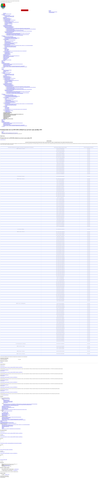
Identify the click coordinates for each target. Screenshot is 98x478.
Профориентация (7, 111)
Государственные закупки (6, 19)
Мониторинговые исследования (9, 41)
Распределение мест (3, 139)
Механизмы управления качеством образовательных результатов (9, 32)
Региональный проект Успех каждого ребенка (11, 38)
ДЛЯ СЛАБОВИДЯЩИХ (24, 10)
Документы (3, 14)
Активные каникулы (6, 113)
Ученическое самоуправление (9, 52)
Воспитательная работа (6, 51)
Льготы (6, 47)
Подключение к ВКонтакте (8, 22)
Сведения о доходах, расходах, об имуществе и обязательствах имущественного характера (15, 66)
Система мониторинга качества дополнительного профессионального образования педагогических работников (21, 87)
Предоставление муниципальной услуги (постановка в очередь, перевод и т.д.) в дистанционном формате (19, 45)
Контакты (3, 62)
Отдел (2, 69)
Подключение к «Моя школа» (9, 23)
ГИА (5, 40)
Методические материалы (6, 65)
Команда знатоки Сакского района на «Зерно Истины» (6, 449)
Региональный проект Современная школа (10, 37)
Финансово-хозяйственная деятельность (10, 78)
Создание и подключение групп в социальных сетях (12, 80)
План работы (5, 17)
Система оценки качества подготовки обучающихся (13, 33)
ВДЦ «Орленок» (7, 49)
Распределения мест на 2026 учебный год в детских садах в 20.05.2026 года (8, 453)
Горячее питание (5, 58)
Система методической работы (10, 29)
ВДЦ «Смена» (7, 50)
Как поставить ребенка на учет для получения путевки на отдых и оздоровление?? (16, 109)
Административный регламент (7, 18)
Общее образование (6, 39)
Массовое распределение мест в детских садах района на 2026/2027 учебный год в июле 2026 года (11, 367)
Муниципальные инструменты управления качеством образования (8, 26)
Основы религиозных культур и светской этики (11, 42)
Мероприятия (3, 60)
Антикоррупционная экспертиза (7, 64)
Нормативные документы (6, 15)
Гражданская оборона (6, 57)
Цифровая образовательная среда (9, 21)
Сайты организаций (51, 12)
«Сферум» (6, 24)
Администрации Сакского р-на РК (9, 16)
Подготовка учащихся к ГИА (3, 459)
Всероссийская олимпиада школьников (10, 102)
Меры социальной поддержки (8, 118)
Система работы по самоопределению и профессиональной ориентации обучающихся (17, 34)
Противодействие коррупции (6, 63)
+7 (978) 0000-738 (15, 470)
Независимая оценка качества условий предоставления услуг (11, 55)
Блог (2, 61)
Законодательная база (7, 53)
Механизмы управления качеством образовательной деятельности (9, 27)
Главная (50, 10)
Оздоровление (5, 48)
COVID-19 (3, 67)
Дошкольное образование (6, 44)
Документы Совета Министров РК (9, 74)
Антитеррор (5, 59)
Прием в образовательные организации (8, 56)
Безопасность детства (6, 115)
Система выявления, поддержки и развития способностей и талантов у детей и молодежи (18, 91)
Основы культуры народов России (9, 43)
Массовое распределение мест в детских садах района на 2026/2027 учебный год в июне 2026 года (11, 372)
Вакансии (4, 13)
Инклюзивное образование (6, 54)
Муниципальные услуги (6, 76)
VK (2, 362)
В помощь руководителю (6, 20)
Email (1, 362)
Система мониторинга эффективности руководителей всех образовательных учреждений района (19, 89)
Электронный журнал (8, 100)
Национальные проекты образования (8, 36)
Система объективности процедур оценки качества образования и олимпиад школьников (18, 28)
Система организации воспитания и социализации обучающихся (14, 30)
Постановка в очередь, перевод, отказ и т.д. (11, 104)
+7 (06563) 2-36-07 (7, 474)
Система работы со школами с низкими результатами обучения (14, 93)
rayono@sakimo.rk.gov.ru (7, 465)
